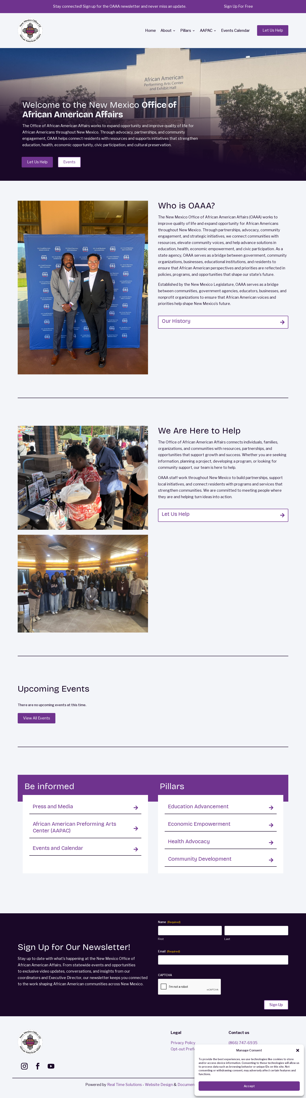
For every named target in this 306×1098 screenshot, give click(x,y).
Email (169, 951)
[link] (30, 30)
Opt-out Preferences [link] (189, 1049)
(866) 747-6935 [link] (243, 1043)
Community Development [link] (199, 859)
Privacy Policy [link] (183, 1043)
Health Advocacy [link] (189, 841)
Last (227, 939)
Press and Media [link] (53, 806)
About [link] (166, 30)
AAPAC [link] (206, 30)
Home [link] (150, 30)
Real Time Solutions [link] (124, 1084)
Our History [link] (176, 321)
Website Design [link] (159, 1084)
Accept (249, 1086)
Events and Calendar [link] (58, 848)
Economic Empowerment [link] (199, 824)
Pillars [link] (185, 30)
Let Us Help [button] (272, 30)
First (161, 939)
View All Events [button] (36, 718)
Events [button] (69, 162)
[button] (298, 1050)
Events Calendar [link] (235, 30)
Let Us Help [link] (176, 514)
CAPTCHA (165, 975)
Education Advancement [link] (198, 806)
